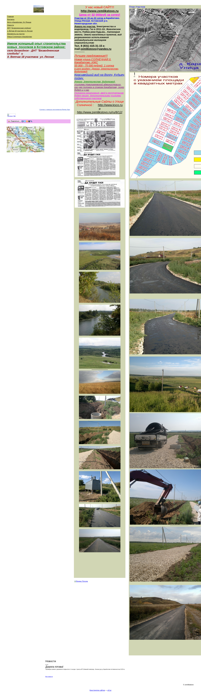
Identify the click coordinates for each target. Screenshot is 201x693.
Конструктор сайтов (97, 690)
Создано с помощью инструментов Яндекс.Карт (54, 109)
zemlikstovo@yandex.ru (96, 48)
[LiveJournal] (31, 121)
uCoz (109, 690)
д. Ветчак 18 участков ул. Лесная (20, 31)
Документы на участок (15, 34)
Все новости (49, 676)
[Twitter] (25, 121)
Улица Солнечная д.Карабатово (19, 37)
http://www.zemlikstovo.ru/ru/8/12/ (99, 112)
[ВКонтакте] (23, 121)
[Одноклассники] (27, 121)
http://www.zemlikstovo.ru (100, 11)
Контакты (10, 19)
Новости (10, 25)
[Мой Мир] (29, 121)
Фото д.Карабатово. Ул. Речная (19, 22)
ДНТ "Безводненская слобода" (19, 28)
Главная (10, 16)
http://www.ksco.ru (110, 105)
